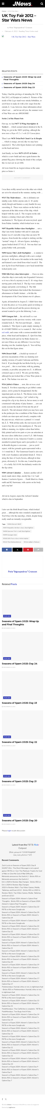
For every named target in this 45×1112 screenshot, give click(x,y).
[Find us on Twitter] (6, 1099)
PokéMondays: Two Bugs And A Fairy (16, 1011)
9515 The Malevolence (12, 542)
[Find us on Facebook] (2, 1099)
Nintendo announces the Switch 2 (15, 879)
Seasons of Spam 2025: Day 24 (19, 83)
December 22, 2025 (9, 745)
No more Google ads (17, 909)
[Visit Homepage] (22, 4)
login (9, 831)
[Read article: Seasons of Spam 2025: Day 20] (22, 803)
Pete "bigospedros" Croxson (21, 28)
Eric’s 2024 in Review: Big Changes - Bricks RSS (20, 882)
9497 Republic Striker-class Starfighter (18, 528)
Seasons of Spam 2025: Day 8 (24, 865)
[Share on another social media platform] (38, 550)
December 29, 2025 (9, 628)
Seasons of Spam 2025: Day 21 (19, 781)
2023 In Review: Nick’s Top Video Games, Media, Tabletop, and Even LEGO (21, 893)
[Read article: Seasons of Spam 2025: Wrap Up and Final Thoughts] (22, 604)
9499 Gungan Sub (10, 535)
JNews (9, 1104)
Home (4, 11)
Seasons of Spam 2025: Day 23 (19, 87)
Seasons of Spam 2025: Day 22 (19, 742)
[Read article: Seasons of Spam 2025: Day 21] (22, 764)
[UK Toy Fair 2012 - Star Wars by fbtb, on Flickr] (22, 50)
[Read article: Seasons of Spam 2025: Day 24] (22, 646)
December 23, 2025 (9, 706)
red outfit (5, 332)
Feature (7, 616)
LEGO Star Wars (13, 11)
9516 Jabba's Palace (31, 542)
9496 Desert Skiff (14, 524)
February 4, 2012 (11, 31)
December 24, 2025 (9, 667)
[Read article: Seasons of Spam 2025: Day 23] (22, 685)
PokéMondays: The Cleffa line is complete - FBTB (21, 1009)
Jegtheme (11, 1107)
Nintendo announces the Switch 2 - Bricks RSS (20, 876)
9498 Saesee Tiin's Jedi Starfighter (16, 531)
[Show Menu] (3, 3)
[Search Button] (42, 3)
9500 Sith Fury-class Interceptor (15, 538)
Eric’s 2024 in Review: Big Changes (15, 885)
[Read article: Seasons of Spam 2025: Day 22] (22, 724)
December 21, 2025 (9, 785)
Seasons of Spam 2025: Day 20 (19, 820)
